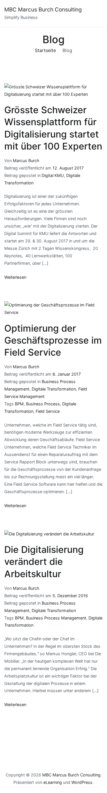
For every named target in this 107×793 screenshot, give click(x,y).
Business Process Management (56, 617)
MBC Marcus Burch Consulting (43, 9)
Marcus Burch (26, 160)
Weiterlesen (15, 277)
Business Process (43, 403)
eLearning (52, 782)
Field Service (48, 411)
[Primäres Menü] (97, 13)
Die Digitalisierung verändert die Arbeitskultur (44, 561)
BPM (19, 403)
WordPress (81, 782)
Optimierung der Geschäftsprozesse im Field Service (53, 340)
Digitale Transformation (54, 388)
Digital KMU (53, 175)
